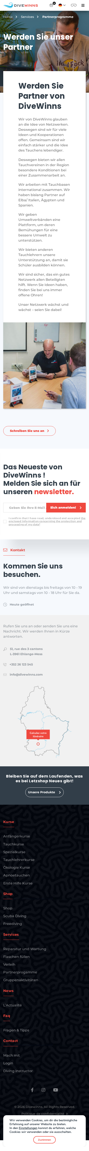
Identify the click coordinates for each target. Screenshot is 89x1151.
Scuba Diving (14, 916)
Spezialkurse (14, 852)
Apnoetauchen (16, 875)
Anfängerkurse (16, 836)
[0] (51, 5)
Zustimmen (44, 1140)
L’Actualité (12, 1005)
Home (8, 17)
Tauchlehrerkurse (19, 860)
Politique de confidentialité (43, 1114)
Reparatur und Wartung (24, 949)
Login (8, 1063)
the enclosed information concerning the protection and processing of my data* (47, 521)
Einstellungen (28, 1128)
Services (27, 17)
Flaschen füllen (16, 957)
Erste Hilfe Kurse (18, 883)
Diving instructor (18, 1071)
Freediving (12, 924)
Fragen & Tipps (16, 1030)
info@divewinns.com (26, 674)
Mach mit (11, 1055)
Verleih (9, 964)
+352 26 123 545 (21, 664)
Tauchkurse (13, 844)
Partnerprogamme (20, 972)
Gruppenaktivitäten (20, 980)
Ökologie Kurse (16, 867)
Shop (7, 908)
